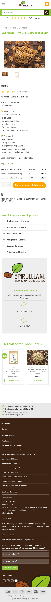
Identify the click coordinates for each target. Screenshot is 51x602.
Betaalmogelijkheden (10, 459)
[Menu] (3, 4)
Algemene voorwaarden (11, 463)
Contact (5, 429)
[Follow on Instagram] (8, 581)
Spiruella (23, 28)
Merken (13, 28)
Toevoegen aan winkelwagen (29, 185)
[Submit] (46, 12)
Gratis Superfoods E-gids (12, 481)
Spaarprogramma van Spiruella (14, 450)
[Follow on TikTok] (12, 581)
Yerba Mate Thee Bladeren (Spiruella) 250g (13, 371)
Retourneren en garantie (11, 468)
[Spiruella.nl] (25, 4)
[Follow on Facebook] (4, 581)
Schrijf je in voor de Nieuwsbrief (14, 486)
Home (4, 28)
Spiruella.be (6, 540)
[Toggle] (4, 221)
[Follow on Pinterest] (16, 581)
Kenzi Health (17, 540)
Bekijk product (14, 380)
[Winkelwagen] (47, 4)
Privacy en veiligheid (10, 472)
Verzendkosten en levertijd (12, 445)
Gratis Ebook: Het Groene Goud (14, 477)
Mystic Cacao (30, 540)
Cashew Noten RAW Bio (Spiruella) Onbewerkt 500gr (37, 371)
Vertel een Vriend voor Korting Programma (18, 454)
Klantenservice (7, 441)
